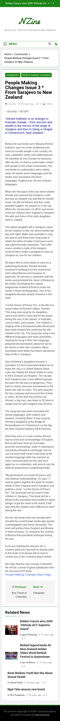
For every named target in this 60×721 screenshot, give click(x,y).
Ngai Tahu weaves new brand (26, 689)
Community (12, 75)
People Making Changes (36, 75)
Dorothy (12, 103)
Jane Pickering (30, 634)
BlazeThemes (42, 714)
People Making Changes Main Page (28, 574)
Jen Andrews (29, 662)
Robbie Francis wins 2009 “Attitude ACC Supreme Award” (26, 3)
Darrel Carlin (16, 682)
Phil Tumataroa (17, 695)
